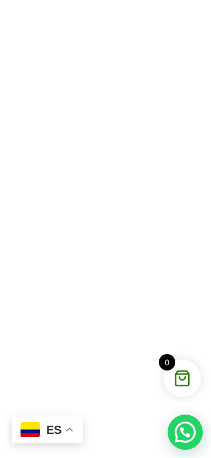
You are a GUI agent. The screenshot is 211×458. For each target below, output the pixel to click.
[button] (185, 432)
